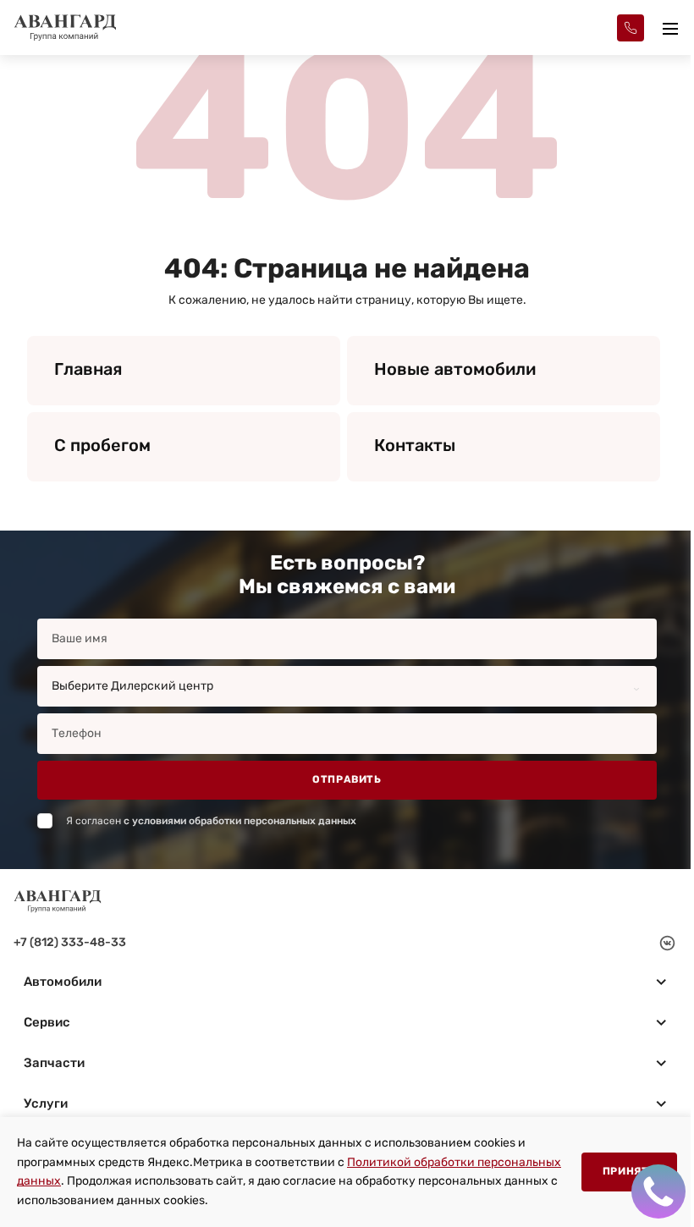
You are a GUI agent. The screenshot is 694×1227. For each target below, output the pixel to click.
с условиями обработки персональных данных (240, 821)
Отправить (346, 779)
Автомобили (63, 981)
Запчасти (54, 1062)
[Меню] (670, 28)
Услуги (46, 1103)
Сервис (47, 1022)
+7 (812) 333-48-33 (70, 942)
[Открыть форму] (630, 27)
